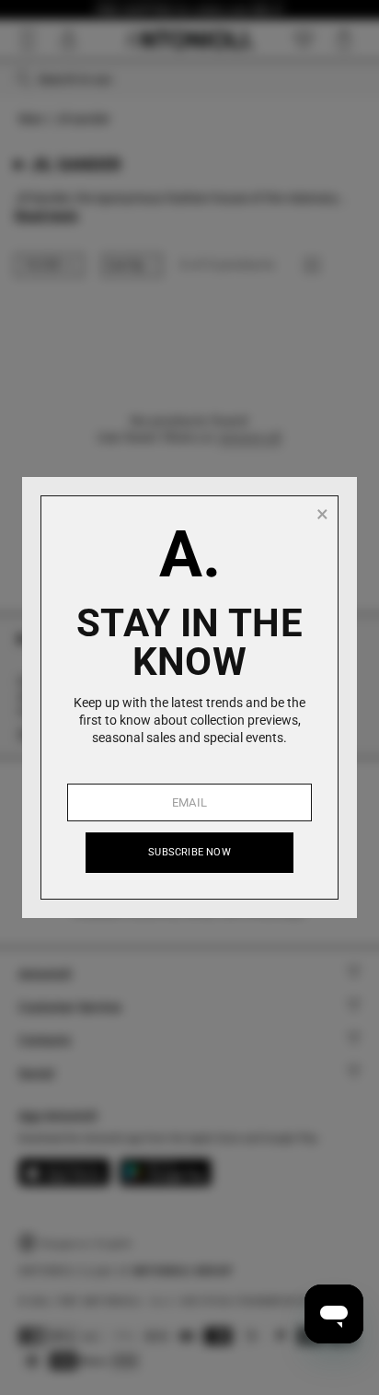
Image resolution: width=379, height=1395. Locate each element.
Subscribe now (189, 852)
